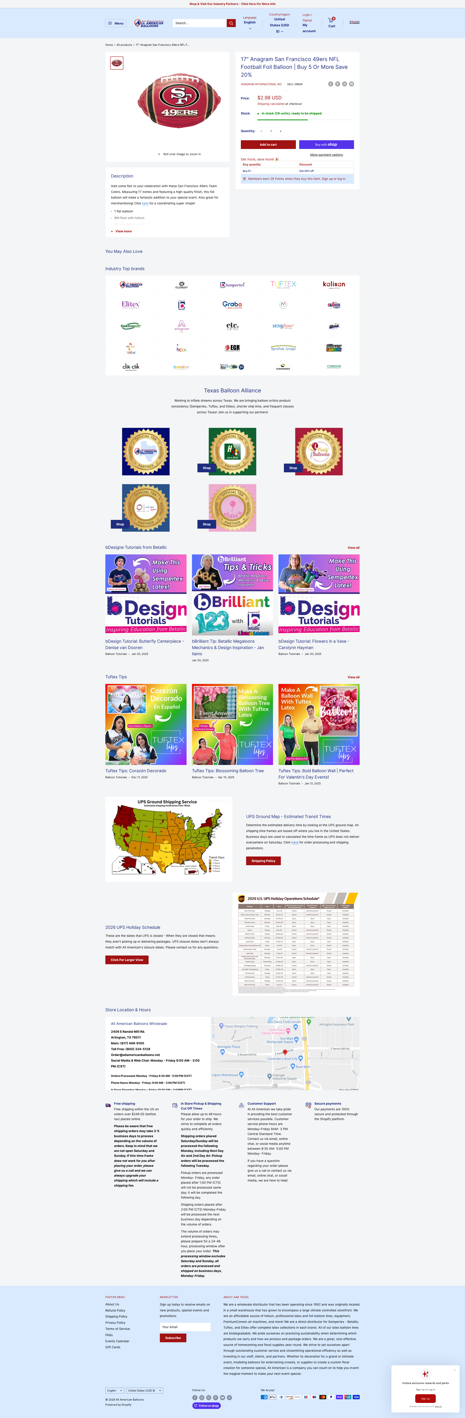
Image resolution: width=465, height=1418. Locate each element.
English (111, 1390)
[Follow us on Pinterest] (215, 1397)
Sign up (327, 179)
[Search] (231, 23)
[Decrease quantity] (261, 131)
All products (124, 45)
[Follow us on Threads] (201, 1397)
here (145, 203)
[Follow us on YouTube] (222, 1397)
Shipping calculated (270, 104)
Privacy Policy (115, 1322)
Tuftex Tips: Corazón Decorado (135, 770)
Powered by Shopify (118, 1404)
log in (341, 179)
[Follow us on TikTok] (229, 1397)
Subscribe (173, 1338)
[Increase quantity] (280, 131)
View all (354, 548)
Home (109, 45)
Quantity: (248, 131)
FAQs (109, 1335)
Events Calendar (117, 1341)
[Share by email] (351, 84)
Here (294, 842)
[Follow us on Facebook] (194, 1397)
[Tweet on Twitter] (344, 84)
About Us (112, 1304)
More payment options (326, 155)
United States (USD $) (141, 1390)
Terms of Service (117, 1329)
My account (309, 28)
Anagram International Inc (261, 84)
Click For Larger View (127, 960)
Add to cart (268, 144)
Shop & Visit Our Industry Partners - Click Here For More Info (232, 4)
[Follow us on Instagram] (208, 1397)
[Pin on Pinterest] (337, 84)
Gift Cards (112, 1347)
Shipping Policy (263, 861)
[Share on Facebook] (330, 84)
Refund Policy (115, 1310)
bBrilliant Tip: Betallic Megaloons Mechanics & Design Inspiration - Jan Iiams (228, 647)
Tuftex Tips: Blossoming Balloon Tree (228, 770)
